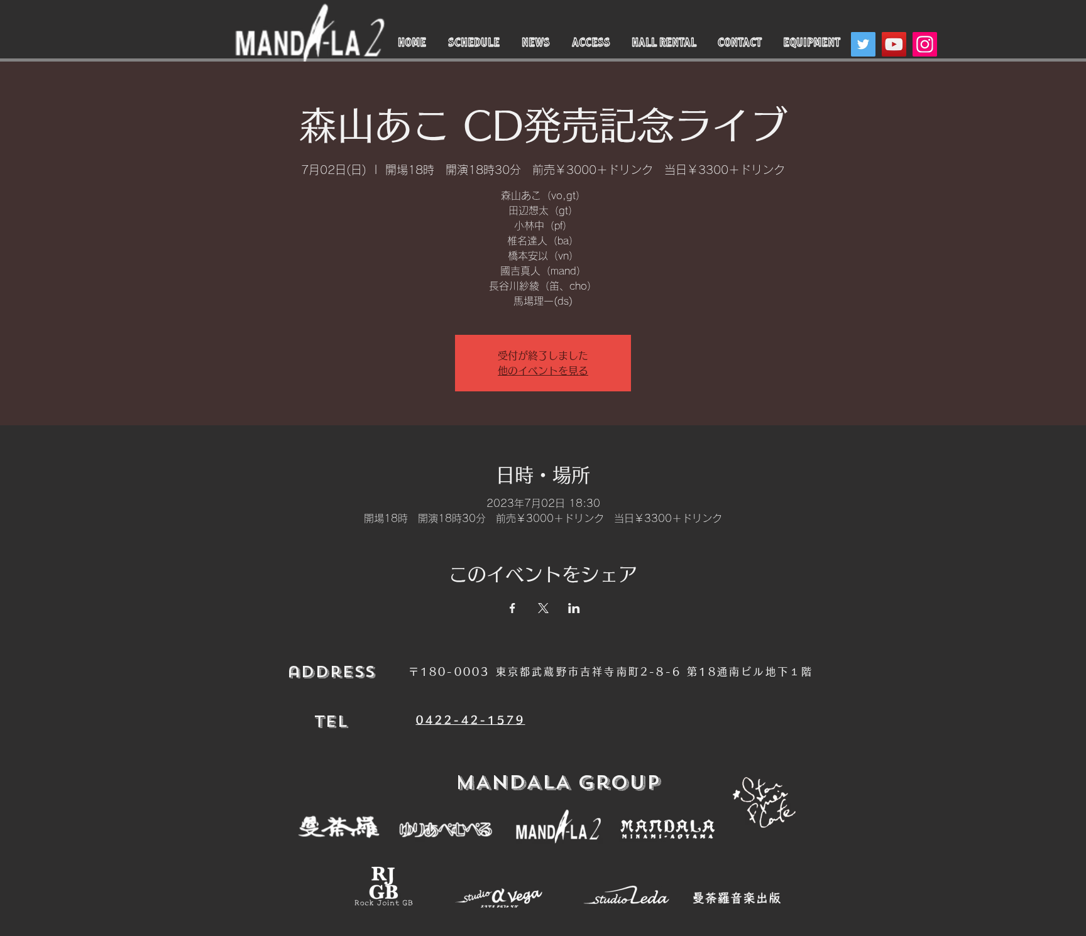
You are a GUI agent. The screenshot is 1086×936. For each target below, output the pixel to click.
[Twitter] (863, 44)
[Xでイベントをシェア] (543, 608)
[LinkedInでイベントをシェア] (574, 608)
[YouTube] (894, 44)
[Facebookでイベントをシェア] (512, 608)
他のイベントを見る (543, 371)
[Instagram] (925, 44)
